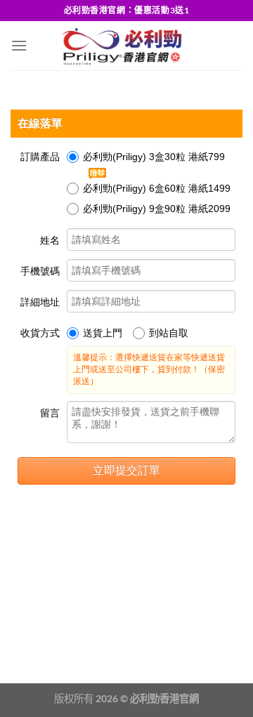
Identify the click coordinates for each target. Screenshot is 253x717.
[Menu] (19, 45)
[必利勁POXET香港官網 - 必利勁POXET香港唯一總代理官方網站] (120, 45)
